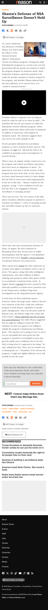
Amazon (5, 566)
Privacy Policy (36, 586)
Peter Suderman (7, 25)
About (4, 519)
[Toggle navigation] (2, 2)
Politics (5, 9)
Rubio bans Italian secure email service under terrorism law (22, 475)
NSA (30, 412)
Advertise (6, 547)
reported (20, 284)
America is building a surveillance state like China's (22, 461)
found (21, 266)
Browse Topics (8, 524)
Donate (5, 543)
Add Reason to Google (14, 37)
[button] (45, 2)
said (15, 150)
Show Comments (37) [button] (15, 435)
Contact (5, 557)
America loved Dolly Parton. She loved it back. (23, 468)
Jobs (4, 538)
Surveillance (22, 412)
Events (5, 529)
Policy (15, 412)
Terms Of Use (6, 589)
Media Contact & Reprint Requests (15, 429)
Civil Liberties (6, 412)
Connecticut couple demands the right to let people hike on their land (23, 453)
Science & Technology (27, 408)
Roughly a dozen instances (32, 258)
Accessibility (27, 586)
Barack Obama (13, 408)
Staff (4, 533)
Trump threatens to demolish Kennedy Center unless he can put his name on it (23, 446)
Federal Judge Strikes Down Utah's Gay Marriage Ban (24, 395)
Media (4, 561)
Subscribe (36, 383)
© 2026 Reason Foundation (11, 586)
